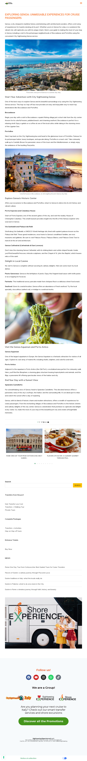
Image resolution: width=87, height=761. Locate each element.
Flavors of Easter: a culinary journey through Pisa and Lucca (27, 573)
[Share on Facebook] (41, 422)
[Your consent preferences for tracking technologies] (4, 757)
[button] (9, 446)
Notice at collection (28, 758)
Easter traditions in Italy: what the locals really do (23, 578)
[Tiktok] (58, 677)
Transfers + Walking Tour (14, 507)
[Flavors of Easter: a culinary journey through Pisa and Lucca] (63, 441)
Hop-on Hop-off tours (13, 531)
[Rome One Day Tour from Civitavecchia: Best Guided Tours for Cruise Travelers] (24, 441)
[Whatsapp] (51, 677)
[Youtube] (36, 677)
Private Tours (10, 510)
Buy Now (8, 549)
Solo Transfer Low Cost (14, 504)
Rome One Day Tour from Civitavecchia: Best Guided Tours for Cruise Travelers (35, 567)
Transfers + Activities (13, 528)
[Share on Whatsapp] (46, 422)
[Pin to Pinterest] (43, 422)
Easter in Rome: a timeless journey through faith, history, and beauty (30, 589)
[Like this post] (39, 422)
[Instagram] (43, 677)
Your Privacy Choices (50, 758)
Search (8, 482)
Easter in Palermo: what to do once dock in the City (24, 584)
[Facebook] (28, 677)
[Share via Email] (48, 422)
